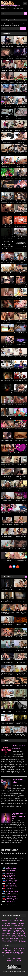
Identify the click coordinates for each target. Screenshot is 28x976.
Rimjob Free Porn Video (14, 931)
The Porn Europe (15, 940)
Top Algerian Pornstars (10, 867)
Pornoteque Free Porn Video (8, 918)
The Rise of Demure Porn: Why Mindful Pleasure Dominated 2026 (18, 747)
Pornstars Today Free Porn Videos (10, 936)
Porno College (19, 918)
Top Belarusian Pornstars (11, 872)
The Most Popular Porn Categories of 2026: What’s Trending (19, 781)
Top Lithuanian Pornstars (11, 885)
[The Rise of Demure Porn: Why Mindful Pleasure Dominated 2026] (6, 754)
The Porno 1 (8, 940)
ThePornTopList (13, 948)
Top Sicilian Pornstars (10, 895)
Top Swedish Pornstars (10, 896)
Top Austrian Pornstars (10, 870)
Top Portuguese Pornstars (11, 890)
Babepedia (8, 952)
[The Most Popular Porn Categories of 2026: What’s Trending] (6, 788)
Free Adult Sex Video (7, 928)
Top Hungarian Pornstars (11, 881)
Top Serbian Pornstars (10, 893)
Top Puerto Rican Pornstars (11, 891)
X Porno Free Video (16, 930)
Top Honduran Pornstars (11, 880)
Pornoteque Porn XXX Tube (8, 920)
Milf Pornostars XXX (20, 935)
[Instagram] (10, 567)
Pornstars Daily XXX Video (19, 941)
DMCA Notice (10, 960)
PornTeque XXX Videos (13, 938)
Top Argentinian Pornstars (11, 868)
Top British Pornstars (10, 873)
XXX (3, 955)
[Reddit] (18, 567)
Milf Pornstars (11, 935)
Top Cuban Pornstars (10, 875)
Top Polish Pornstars (10, 888)
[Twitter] (14, 567)
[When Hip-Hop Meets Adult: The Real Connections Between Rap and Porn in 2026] (6, 822)
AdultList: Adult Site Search (18, 953)
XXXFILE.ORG (15, 950)
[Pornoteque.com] (11, 4)
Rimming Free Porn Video (19, 928)
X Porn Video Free (6, 930)
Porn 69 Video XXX (12, 923)
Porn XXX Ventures (17, 933)
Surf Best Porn (5, 948)
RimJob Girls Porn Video (11, 922)
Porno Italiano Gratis (15, 925)
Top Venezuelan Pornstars (11, 898)
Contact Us (18, 958)
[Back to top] (23, 972)
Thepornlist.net (16, 952)
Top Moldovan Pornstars (11, 886)
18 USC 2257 (18, 960)
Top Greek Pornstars (10, 878)
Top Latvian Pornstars (10, 883)
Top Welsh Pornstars (10, 901)
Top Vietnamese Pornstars (11, 899)
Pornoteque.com (11, 958)
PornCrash (8, 953)
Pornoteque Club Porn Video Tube (16, 927)
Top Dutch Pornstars (10, 876)
